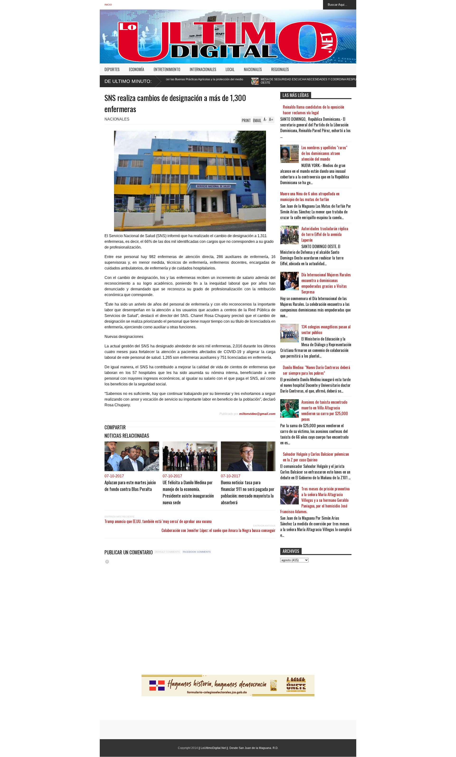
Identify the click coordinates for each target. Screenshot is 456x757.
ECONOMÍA (136, 69)
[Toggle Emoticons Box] (107, 561)
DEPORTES (111, 69)
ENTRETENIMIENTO (167, 69)
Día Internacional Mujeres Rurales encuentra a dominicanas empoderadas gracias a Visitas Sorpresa (326, 283)
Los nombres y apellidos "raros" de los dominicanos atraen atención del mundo (324, 153)
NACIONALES (253, 69)
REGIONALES (280, 69)
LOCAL (230, 69)
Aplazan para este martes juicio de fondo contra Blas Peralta (130, 485)
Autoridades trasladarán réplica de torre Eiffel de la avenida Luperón (324, 234)
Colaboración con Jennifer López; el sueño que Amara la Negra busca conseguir (219, 530)
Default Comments (167, 552)
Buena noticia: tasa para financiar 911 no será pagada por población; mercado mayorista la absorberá (247, 492)
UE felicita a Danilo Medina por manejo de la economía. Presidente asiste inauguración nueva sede (188, 492)
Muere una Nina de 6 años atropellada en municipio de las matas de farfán (309, 196)
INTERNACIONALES (203, 69)
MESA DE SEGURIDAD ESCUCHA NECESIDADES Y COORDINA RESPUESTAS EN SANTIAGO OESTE (259, 81)
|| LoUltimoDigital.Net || (213, 748)
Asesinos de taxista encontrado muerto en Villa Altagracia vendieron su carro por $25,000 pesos (324, 410)
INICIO (108, 4)
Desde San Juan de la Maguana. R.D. (253, 748)
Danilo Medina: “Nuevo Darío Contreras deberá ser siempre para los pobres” (316, 370)
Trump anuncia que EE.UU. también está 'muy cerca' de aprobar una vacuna (158, 521)
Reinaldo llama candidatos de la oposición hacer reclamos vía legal (313, 109)
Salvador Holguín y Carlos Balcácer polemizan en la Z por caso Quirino (316, 457)
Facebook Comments (197, 552)
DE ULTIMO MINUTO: (128, 81)
